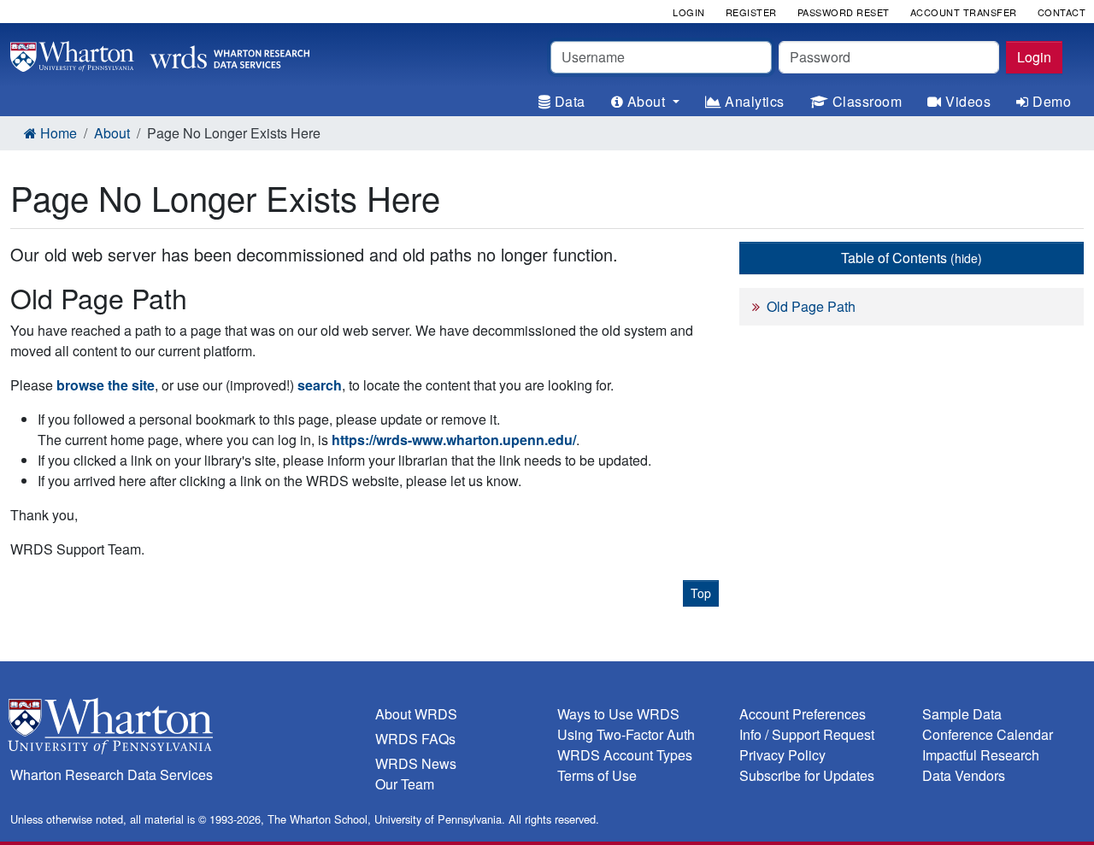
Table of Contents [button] (911, 257)
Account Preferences (802, 714)
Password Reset (843, 12)
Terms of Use (597, 775)
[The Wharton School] (182, 730)
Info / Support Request (806, 734)
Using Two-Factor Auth (626, 734)
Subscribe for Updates (806, 775)
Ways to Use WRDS (618, 714)
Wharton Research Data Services (111, 774)
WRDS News (415, 763)
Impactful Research (980, 755)
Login (1034, 57)
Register (751, 12)
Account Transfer (963, 12)
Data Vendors (963, 775)
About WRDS (416, 714)
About (112, 133)
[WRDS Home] (159, 54)
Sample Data (962, 714)
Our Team (404, 784)
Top (701, 592)
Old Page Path (811, 306)
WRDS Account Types (624, 755)
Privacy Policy (782, 755)
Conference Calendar (987, 734)
